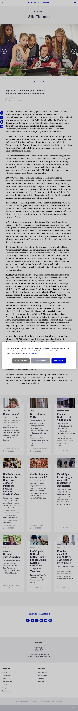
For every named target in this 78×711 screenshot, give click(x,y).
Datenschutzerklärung (29, 353)
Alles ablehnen (21, 361)
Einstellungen (40, 361)
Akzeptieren (58, 361)
